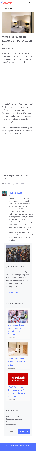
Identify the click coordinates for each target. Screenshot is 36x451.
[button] (30, 3)
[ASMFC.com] (6, 3)
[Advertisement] (18, 85)
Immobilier (19, 183)
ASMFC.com (14, 446)
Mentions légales (24, 446)
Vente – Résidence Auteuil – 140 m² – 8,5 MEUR (17, 362)
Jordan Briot (15, 192)
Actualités (9, 183)
